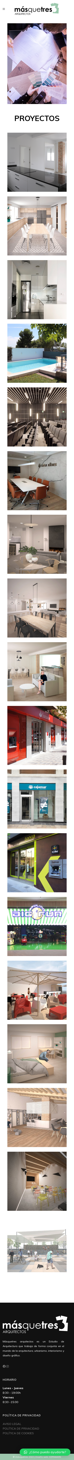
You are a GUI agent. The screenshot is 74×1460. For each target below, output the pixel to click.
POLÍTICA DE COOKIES (18, 1433)
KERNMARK (55, 1457)
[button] (45, 1452)
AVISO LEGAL (12, 1424)
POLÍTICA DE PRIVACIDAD (21, 1428)
